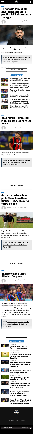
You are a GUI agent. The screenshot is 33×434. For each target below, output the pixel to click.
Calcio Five (11, 420)
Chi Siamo (22, 420)
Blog (17, 420)
